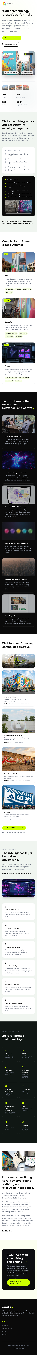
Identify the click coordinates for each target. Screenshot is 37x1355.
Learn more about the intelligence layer (15, 873)
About (4, 1331)
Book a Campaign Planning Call (15, 1282)
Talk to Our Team (11, 44)
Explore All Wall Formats (13, 828)
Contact (4, 1334)
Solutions (5, 1325)
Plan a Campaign (10, 38)
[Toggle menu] (33, 4)
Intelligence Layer (7, 1328)
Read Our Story (7, 1231)
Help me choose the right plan (12, 832)
